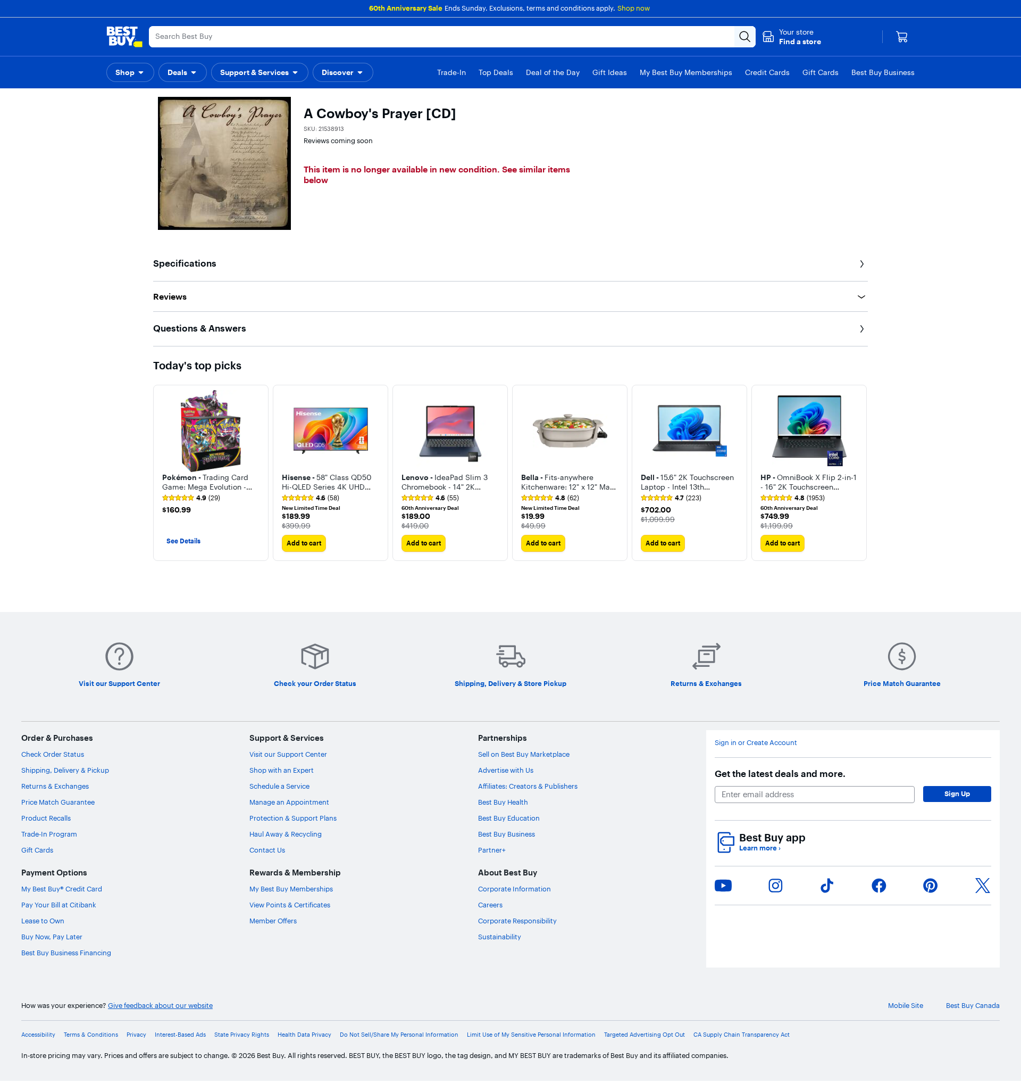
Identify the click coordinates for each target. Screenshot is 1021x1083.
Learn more (760, 848)
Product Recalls (46, 818)
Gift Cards (37, 850)
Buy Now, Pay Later (51, 936)
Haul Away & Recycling (285, 834)
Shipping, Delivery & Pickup (65, 770)
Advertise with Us (505, 770)
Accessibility (38, 1034)
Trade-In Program (49, 834)
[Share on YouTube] (723, 885)
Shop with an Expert (281, 770)
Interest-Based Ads (180, 1034)
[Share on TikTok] (826, 885)
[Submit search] (745, 36)
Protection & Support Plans (293, 818)
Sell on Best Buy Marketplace (524, 754)
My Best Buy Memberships (291, 888)
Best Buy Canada (973, 1006)
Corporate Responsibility (517, 920)
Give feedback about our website (160, 1006)
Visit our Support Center (288, 754)
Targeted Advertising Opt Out (644, 1034)
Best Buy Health (503, 802)
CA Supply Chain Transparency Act (741, 1034)
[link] (191, 498)
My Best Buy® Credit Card (61, 888)
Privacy (136, 1034)
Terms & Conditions (91, 1034)
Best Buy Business (506, 834)
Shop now (633, 8)
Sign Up (957, 793)
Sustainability (499, 936)
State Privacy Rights (241, 1034)
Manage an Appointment (289, 802)
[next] (859, 472)
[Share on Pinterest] (930, 885)
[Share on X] (982, 885)
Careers (490, 904)
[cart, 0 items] (902, 36)
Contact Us (267, 850)
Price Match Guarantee (58, 802)
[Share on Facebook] (879, 885)
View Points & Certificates (289, 904)
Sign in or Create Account (756, 743)
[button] (791, 36)
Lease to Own (42, 920)
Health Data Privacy (304, 1034)
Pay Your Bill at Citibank (58, 904)
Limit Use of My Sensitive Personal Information (531, 1034)
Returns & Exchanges (55, 786)
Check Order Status (52, 754)
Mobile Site (905, 1006)
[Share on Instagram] (775, 885)
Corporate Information (514, 888)
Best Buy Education (509, 818)
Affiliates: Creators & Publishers (528, 786)
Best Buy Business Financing (66, 952)
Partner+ (492, 850)
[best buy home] (124, 36)
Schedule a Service (279, 786)
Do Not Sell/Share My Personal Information (399, 1034)
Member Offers (273, 920)
